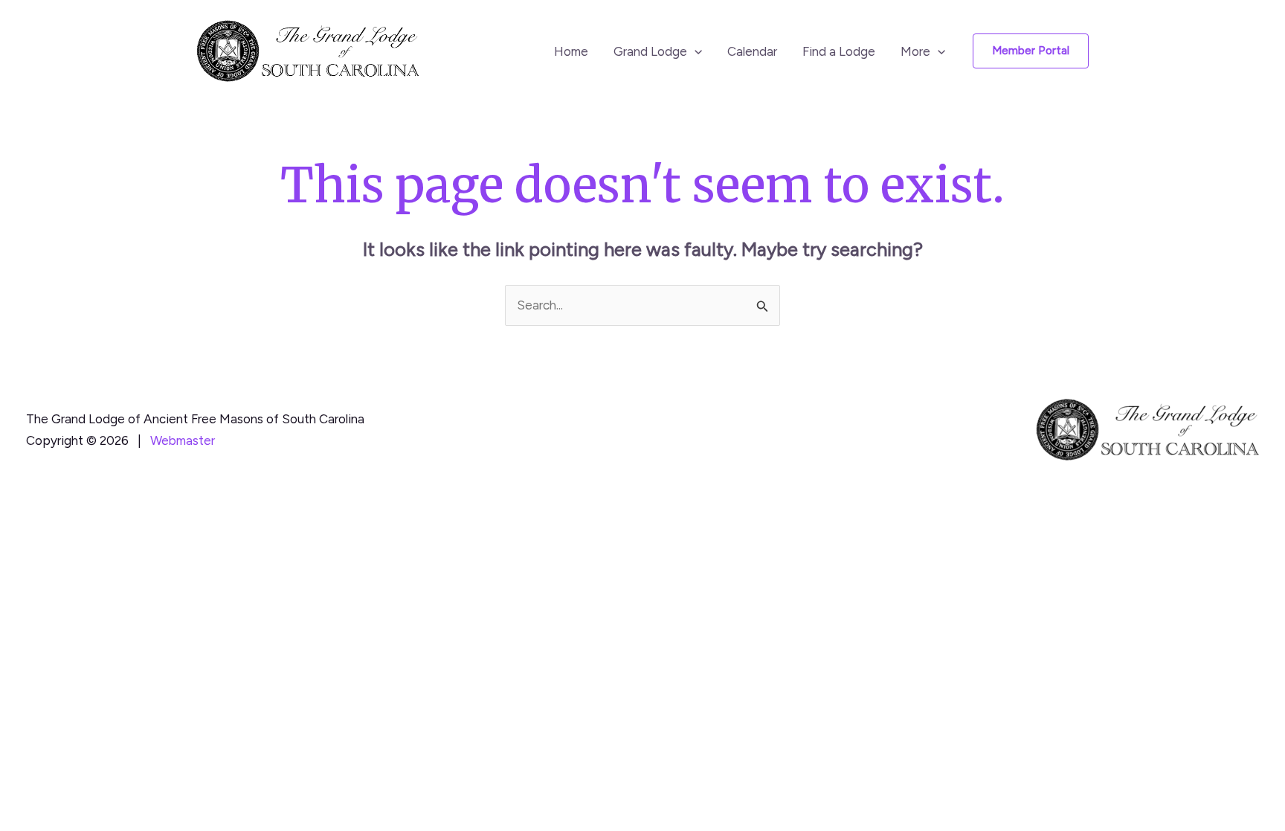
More (915, 51)
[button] (694, 51)
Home (571, 51)
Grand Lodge (650, 51)
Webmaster (182, 440)
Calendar (752, 51)
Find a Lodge (838, 51)
